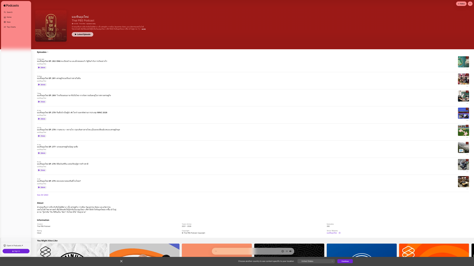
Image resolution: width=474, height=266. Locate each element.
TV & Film (82, 24)
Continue (345, 261)
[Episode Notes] (282, 251)
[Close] (121, 261)
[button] (16, 12)
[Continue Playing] (286, 251)
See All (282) (42, 195)
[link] (43, 52)
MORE (144, 29)
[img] (11, 5)
